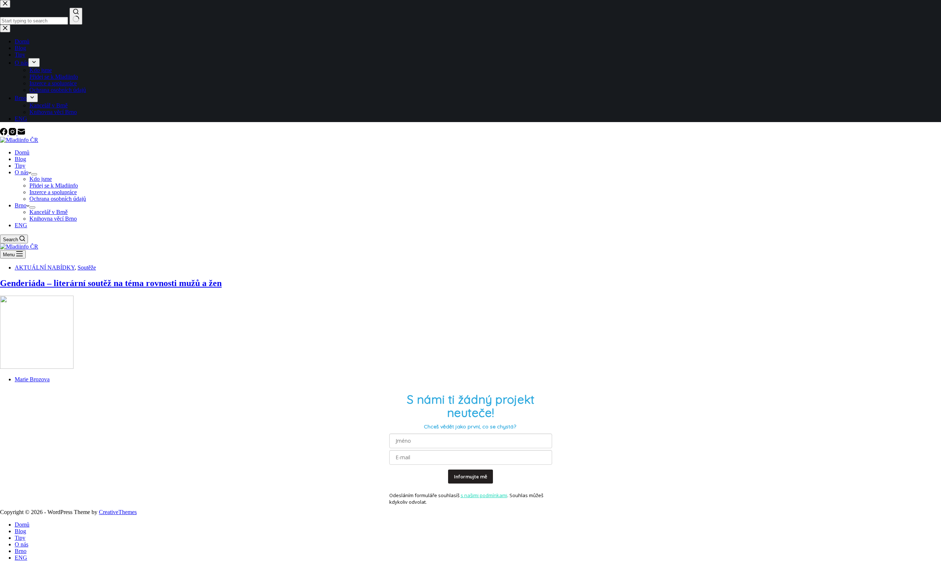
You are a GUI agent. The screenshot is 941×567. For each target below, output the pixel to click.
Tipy (20, 166)
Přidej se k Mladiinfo (53, 185)
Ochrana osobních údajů (57, 199)
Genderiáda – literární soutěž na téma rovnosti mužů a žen (111, 283)
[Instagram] (13, 133)
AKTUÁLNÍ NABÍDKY (45, 267)
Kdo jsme (40, 179)
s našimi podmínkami (484, 495)
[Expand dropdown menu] (34, 174)
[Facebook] (4, 133)
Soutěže (87, 267)
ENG (21, 225)
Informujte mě (470, 476)
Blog (20, 159)
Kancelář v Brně (48, 212)
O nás (21, 172)
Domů (22, 152)
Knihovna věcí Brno (53, 218)
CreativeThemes (118, 512)
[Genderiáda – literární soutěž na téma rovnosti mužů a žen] (37, 367)
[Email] (21, 133)
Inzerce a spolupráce (53, 192)
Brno (20, 205)
